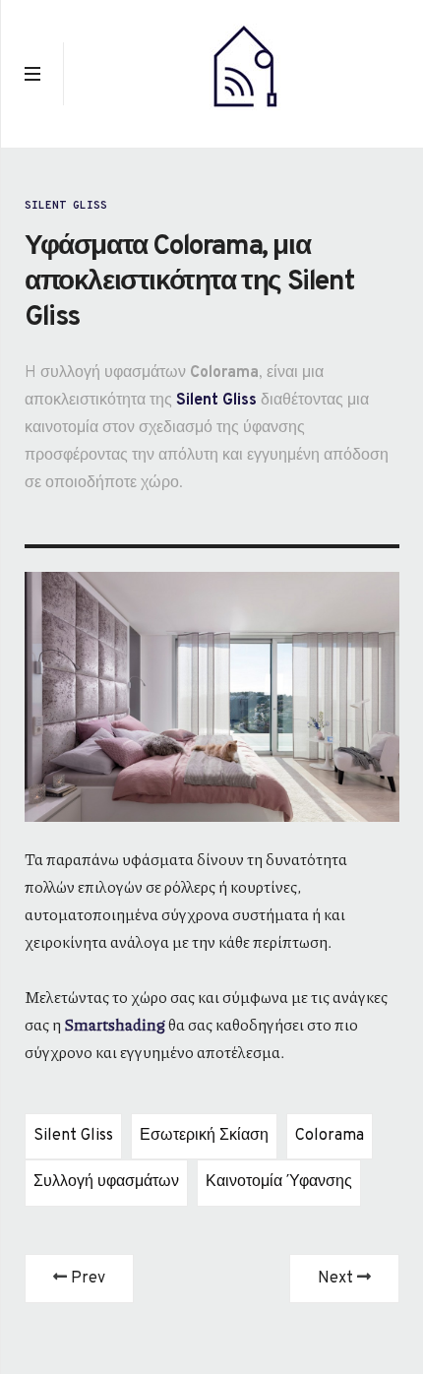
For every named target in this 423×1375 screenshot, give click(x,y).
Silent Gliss (66, 206)
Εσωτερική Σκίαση (204, 1136)
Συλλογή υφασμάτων (106, 1182)
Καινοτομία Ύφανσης (279, 1182)
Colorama (329, 1136)
